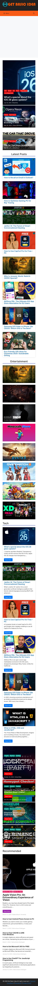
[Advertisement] (19, 36)
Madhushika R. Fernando (20, 799)
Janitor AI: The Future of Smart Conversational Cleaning (17, 227)
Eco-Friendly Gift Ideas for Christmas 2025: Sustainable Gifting (16, 353)
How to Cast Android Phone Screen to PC (18, 919)
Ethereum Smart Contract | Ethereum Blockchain (15, 814)
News (9, 91)
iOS (6, 91)
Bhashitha (15, 102)
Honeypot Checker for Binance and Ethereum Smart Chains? (19, 791)
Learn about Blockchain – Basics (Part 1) (18, 761)
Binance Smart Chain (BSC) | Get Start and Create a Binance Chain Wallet (18, 835)
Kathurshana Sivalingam (18, 928)
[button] (33, 13)
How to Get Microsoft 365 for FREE (16, 946)
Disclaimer (18, 983)
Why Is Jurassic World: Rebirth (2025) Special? (17, 277)
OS (14, 91)
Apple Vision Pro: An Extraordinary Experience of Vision (18, 897)
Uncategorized (9, 93)
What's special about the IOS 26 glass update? (17, 98)
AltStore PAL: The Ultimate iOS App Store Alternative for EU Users (19, 302)
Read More (8, 560)
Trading (18, 755)
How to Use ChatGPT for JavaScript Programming (16, 959)
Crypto (6, 755)
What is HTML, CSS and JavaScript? (14, 729)
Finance (12, 755)
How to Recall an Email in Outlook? (18, 178)
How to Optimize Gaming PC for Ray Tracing (17, 202)
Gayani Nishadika (19, 844)
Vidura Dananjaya (17, 125)
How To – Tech (18, 891)
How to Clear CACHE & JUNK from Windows (13, 934)
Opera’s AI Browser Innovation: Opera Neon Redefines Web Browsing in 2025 (17, 121)
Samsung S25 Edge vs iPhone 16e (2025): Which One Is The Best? (18, 327)
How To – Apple (7, 891)
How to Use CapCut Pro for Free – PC (18, 252)
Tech (17, 91)
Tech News (23, 91)
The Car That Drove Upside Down (18, 145)
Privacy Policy (27, 983)
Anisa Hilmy (18, 777)
